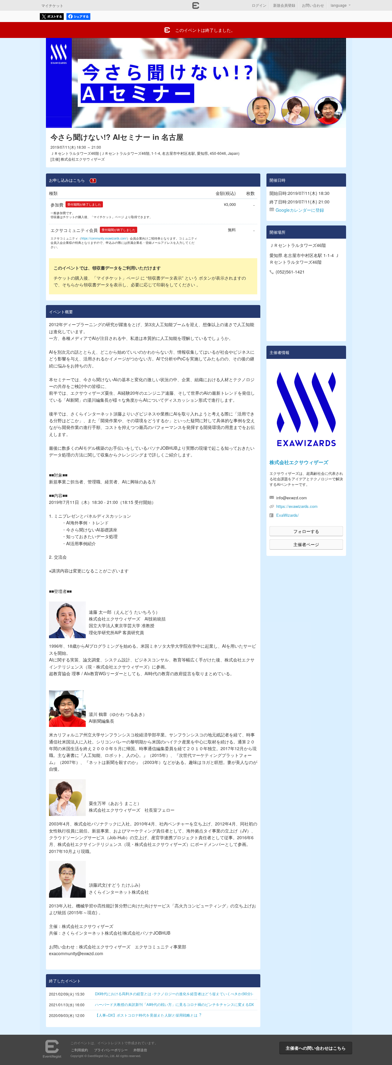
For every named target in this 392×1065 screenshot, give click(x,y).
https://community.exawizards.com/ (104, 238)
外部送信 (140, 1049)
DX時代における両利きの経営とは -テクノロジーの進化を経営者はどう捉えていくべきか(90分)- (174, 993)
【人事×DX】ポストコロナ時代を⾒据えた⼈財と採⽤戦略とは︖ (148, 1015)
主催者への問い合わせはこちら (316, 1048)
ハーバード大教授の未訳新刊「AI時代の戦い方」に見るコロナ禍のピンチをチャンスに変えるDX (174, 1004)
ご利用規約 (79, 1049)
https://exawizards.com (297, 506)
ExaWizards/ (287, 515)
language (339, 5)
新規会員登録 (284, 5)
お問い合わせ (313, 5)
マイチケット (52, 5)
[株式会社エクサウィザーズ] (306, 409)
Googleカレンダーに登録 (300, 210)
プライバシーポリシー (111, 1049)
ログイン (259, 5)
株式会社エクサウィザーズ (299, 462)
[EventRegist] (196, 7)
